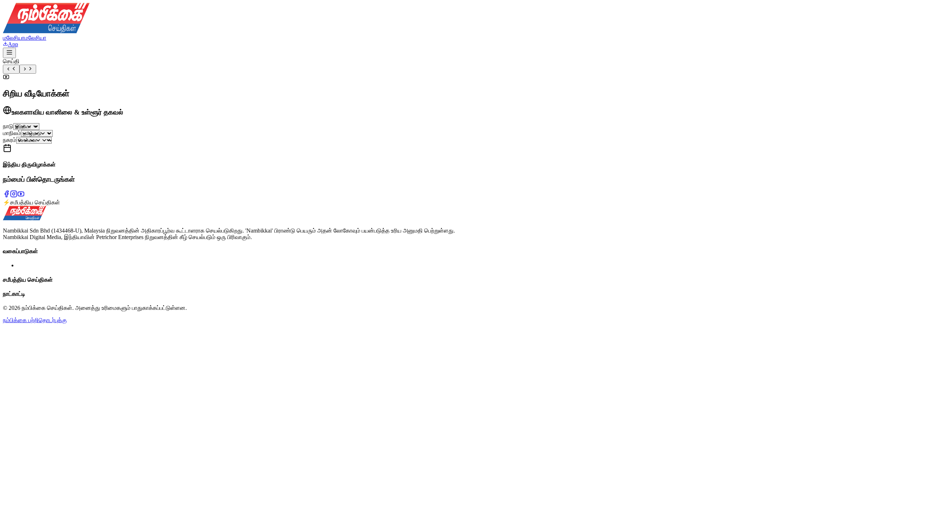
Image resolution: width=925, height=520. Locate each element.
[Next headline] (28, 69)
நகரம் (9, 140)
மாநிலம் (12, 133)
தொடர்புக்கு (53, 320)
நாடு (8, 126)
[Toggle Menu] (9, 53)
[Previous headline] (11, 69)
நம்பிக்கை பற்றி (21, 320)
